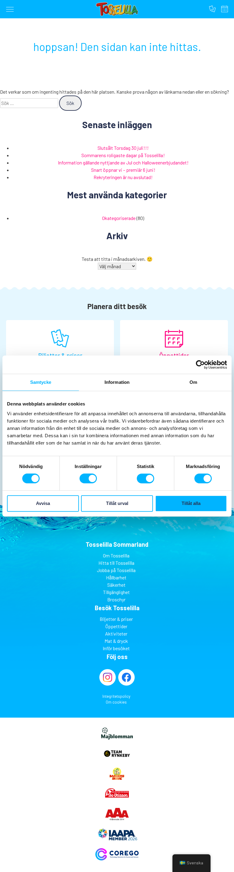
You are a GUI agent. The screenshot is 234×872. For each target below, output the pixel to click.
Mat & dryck (116, 641)
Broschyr (116, 599)
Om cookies (116, 702)
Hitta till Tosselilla (116, 563)
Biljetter (212, 8)
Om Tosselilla (116, 555)
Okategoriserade (119, 218)
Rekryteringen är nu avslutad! (123, 177)
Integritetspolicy (116, 696)
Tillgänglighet (116, 592)
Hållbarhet (116, 577)
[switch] (88, 478)
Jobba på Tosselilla (116, 570)
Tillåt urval (117, 503)
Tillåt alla (191, 503)
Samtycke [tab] (40, 382)
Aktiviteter (116, 633)
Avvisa (43, 503)
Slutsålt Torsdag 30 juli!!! (123, 148)
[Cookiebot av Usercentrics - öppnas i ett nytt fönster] (200, 364)
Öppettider (224, 8)
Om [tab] (193, 382)
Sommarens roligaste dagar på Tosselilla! (123, 155)
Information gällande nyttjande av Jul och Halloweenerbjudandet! (123, 162)
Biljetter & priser (116, 619)
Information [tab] (117, 382)
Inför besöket (116, 648)
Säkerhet (116, 585)
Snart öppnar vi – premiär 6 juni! (123, 170)
